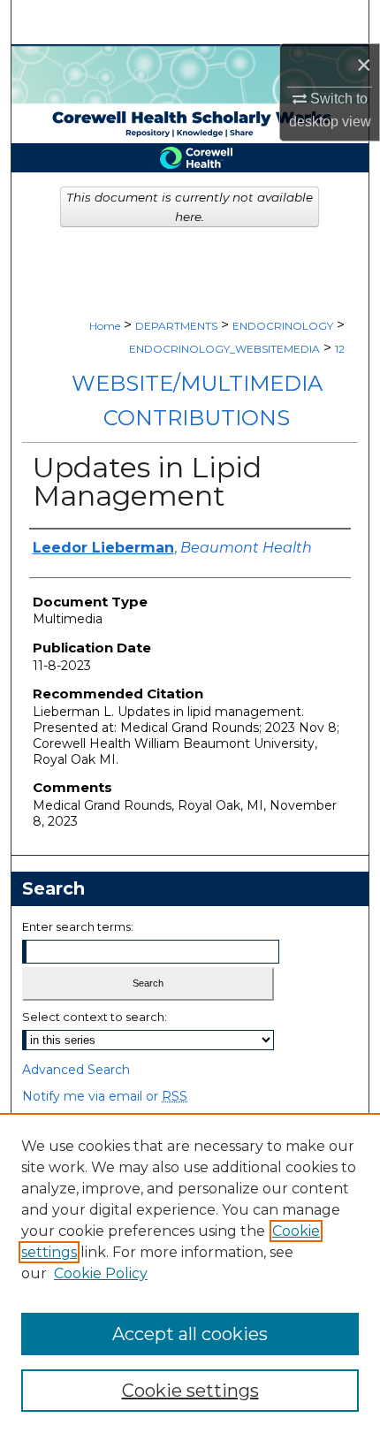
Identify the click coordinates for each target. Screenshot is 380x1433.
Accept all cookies (190, 1334)
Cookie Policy (101, 1273)
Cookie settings (190, 1390)
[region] (190, 1273)
